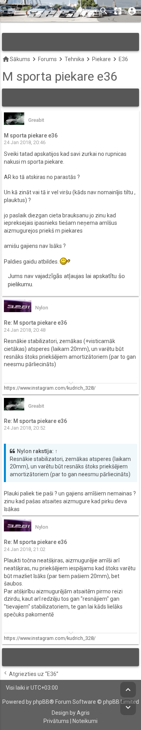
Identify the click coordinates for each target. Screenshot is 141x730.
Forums (47, 59)
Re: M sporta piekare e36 (35, 323)
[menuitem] (56, 721)
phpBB (41, 702)
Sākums (16, 59)
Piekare (101, 59)
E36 (123, 59)
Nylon (24, 451)
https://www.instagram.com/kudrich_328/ (50, 388)
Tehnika (74, 59)
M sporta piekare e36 (60, 76)
